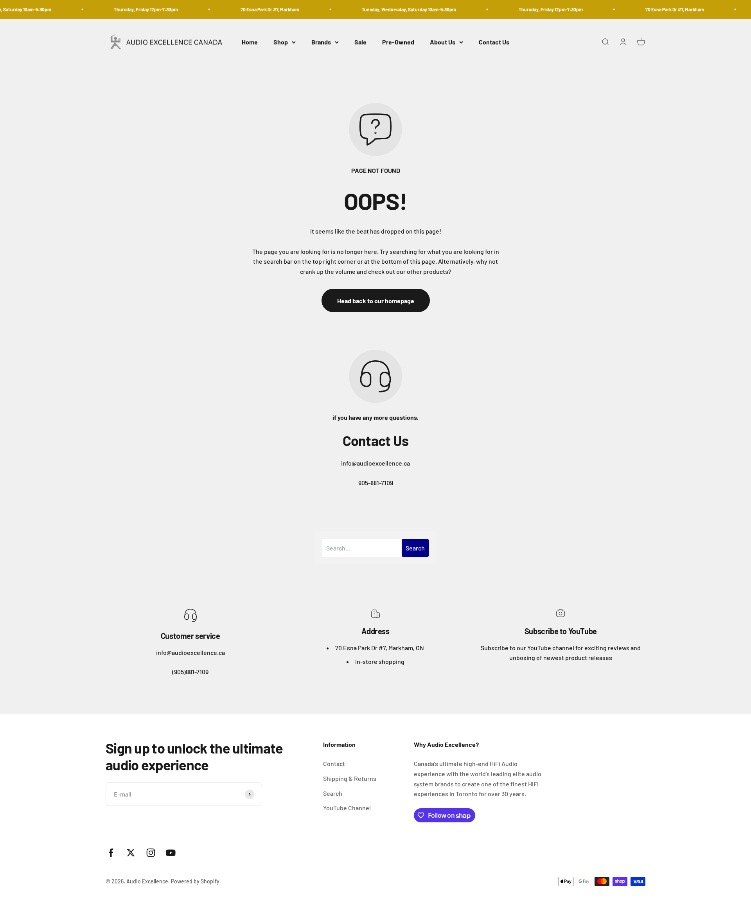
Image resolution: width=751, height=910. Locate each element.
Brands (321, 42)
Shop (280, 42)
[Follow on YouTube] (170, 852)
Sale (360, 42)
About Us (442, 42)
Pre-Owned (398, 42)
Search (332, 793)
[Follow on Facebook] (111, 852)
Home (250, 42)
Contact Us (494, 42)
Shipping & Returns (349, 778)
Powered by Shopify (195, 881)
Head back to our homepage (375, 300)
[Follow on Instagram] (151, 852)
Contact (334, 763)
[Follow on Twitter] (131, 852)
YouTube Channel (347, 807)
